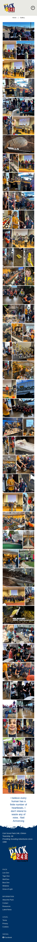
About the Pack (8, 900)
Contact (5, 903)
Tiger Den (6, 876)
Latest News (7, 909)
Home (14, 17)
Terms (4, 920)
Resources (6, 906)
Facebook (8, 937)
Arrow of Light (7, 889)
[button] (33, 8)
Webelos (5, 886)
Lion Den (5, 873)
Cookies (5, 927)
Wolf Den (5, 879)
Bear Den (5, 882)
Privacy (5, 923)
